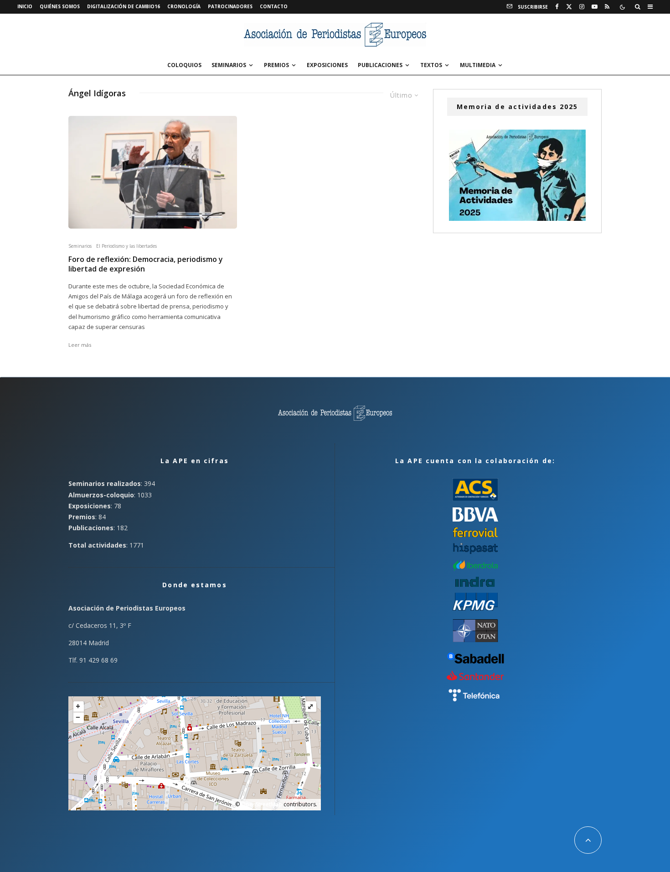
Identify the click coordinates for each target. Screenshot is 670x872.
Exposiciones (327, 65)
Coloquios (184, 65)
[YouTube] (594, 6)
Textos (431, 65)
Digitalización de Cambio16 (123, 6)
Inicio (24, 6)
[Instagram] (582, 6)
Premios (276, 65)
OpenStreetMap (261, 804)
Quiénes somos (60, 6)
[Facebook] (556, 6)
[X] (569, 6)
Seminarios (228, 65)
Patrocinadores (230, 6)
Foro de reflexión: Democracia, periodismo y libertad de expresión (145, 264)
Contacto (274, 6)
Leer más (79, 344)
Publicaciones (380, 65)
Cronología (184, 6)
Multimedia (477, 65)
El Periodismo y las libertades (126, 246)
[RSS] (607, 6)
